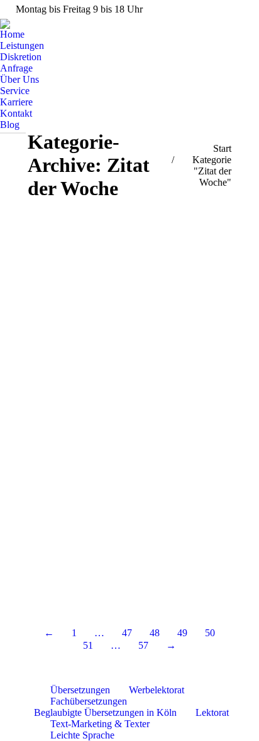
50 (210, 632)
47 (127, 632)
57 (143, 645)
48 (155, 632)
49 (182, 632)
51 (88, 645)
